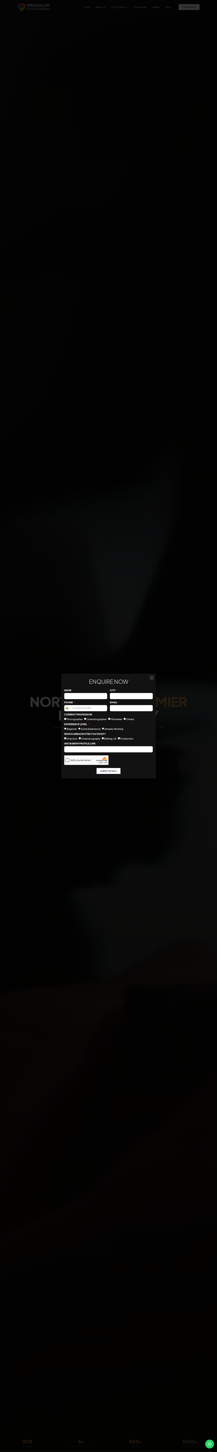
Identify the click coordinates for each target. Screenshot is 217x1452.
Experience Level (76, 724)
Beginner (72, 728)
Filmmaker (116, 719)
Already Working (113, 728)
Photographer (75, 719)
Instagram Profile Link (80, 743)
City (113, 690)
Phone (68, 702)
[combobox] (67, 708)
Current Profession (78, 714)
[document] (108, 726)
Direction (72, 738)
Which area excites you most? (85, 733)
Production (126, 738)
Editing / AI (110, 738)
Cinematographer (97, 719)
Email (114, 702)
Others (130, 719)
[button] (209, 1444)
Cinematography (90, 738)
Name (68, 690)
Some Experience (91, 728)
